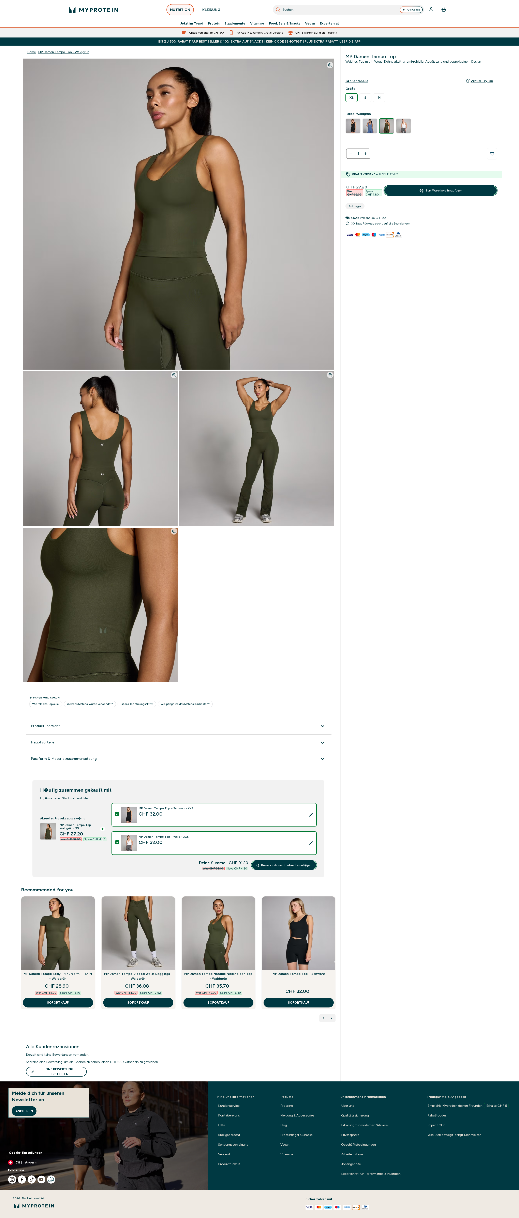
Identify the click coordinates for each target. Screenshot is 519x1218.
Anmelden (24, 1111)
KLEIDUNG (211, 10)
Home (31, 52)
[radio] (351, 97)
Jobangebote (351, 1164)
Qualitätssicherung (355, 1115)
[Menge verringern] (350, 154)
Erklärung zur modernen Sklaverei (364, 1125)
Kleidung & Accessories (297, 1115)
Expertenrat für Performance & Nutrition (371, 1173)
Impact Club (436, 1125)
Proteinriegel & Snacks (296, 1135)
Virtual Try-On (482, 81)
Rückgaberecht (229, 1135)
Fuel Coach (413, 9)
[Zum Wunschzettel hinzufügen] (492, 153)
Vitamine (257, 23)
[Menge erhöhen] (365, 154)
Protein (214, 23)
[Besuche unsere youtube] (41, 1179)
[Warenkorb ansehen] (444, 9)
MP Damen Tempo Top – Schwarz (298, 973)
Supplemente (234, 23)
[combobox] (348, 10)
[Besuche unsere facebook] (22, 1179)
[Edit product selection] (311, 815)
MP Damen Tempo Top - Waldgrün (63, 52)
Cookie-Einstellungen (25, 1152)
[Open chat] (51, 1179)
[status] (358, 154)
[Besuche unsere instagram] (12, 1179)
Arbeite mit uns (352, 1154)
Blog (283, 1125)
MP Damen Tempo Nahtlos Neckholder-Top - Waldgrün (218, 976)
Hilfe (221, 1125)
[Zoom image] (330, 65)
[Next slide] (335, 961)
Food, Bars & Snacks (284, 23)
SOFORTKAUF (58, 1002)
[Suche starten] (278, 10)
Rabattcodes (437, 1115)
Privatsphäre (350, 1135)
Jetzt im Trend (191, 23)
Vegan (310, 23)
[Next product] (331, 1018)
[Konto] (432, 10)
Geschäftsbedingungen (358, 1144)
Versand (224, 1154)
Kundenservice (229, 1105)
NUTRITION (180, 10)
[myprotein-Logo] (93, 9)
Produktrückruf (229, 1164)
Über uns (347, 1105)
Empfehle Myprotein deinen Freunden (467, 1105)
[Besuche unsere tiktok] (32, 1179)
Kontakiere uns (229, 1115)
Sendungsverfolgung (233, 1144)
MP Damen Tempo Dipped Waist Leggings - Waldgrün (138, 976)
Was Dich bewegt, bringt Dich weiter (454, 1135)
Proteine (286, 1105)
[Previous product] (323, 1018)
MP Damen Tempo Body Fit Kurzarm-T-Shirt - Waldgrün (58, 976)
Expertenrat (329, 23)
